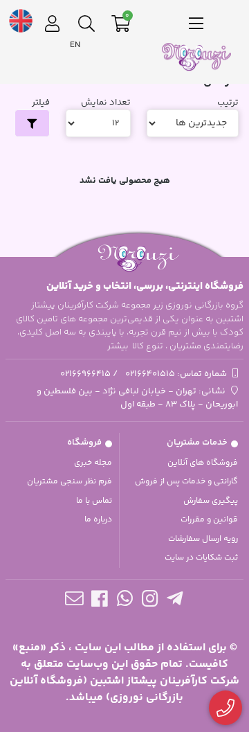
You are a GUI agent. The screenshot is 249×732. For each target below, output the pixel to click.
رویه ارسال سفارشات (203, 539)
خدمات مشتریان (197, 442)
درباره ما (98, 519)
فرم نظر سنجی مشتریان (69, 481)
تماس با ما (94, 501)
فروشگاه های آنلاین (202, 463)
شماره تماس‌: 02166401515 (176, 374)
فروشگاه (84, 442)
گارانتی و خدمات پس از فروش (186, 481)
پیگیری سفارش (210, 501)
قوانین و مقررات (209, 519)
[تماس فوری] (226, 708)
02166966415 (85, 374)
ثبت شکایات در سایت (201, 557)
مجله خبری (93, 463)
